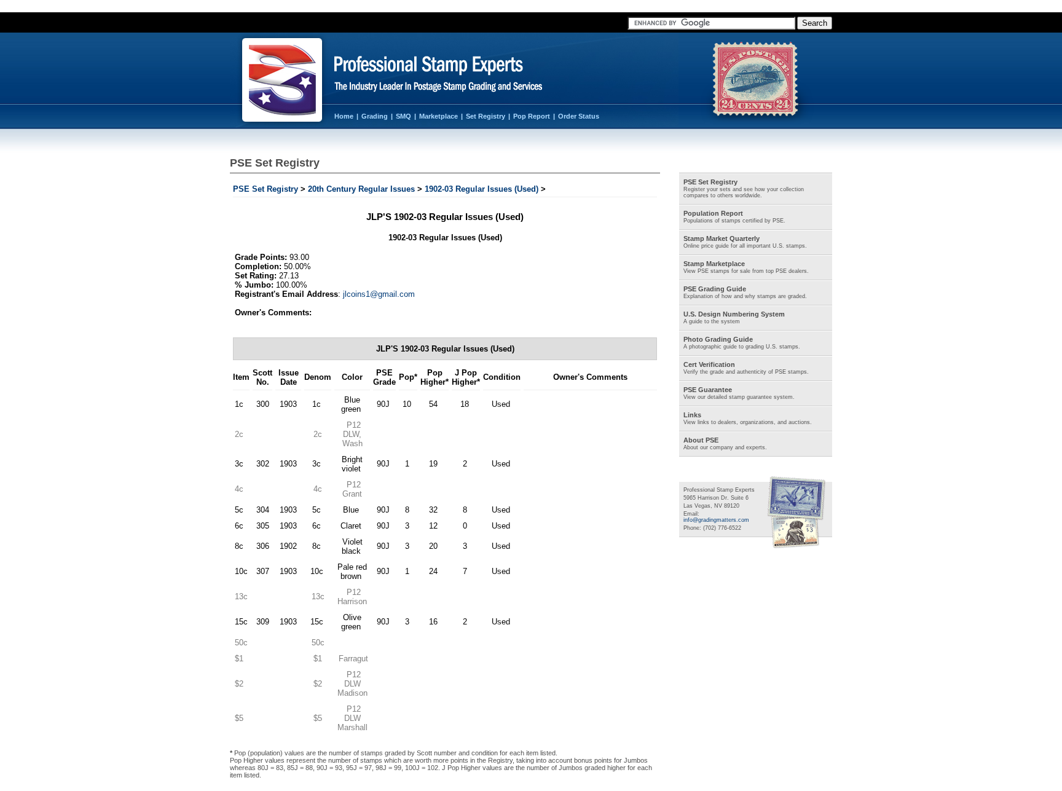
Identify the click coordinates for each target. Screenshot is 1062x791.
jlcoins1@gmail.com (379, 294)
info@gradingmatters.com (716, 520)
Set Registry (485, 116)
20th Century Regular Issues (361, 189)
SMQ (403, 116)
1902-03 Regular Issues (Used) (481, 189)
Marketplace (438, 116)
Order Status (578, 116)
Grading (374, 116)
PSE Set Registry (265, 189)
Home (343, 116)
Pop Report (531, 116)
